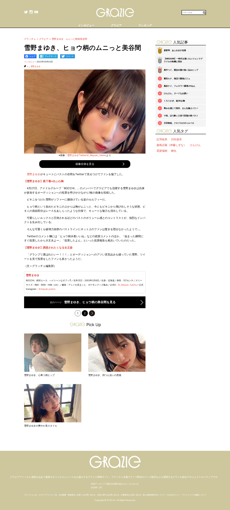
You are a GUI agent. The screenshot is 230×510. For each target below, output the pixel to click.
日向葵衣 (176, 139)
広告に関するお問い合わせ (108, 495)
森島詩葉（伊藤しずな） (171, 145)
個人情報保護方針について (154, 495)
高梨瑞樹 (162, 150)
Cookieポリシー (173, 495)
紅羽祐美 (162, 139)
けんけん (195, 145)
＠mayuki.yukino (46, 289)
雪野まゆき (35, 66)
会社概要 (62, 495)
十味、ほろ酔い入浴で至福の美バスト (181, 115)
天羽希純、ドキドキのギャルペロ (179, 123)
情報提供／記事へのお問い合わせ (81, 495)
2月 (100, 487)
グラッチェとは (30, 495)
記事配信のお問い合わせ (131, 495)
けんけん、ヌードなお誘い (176, 93)
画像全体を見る (84, 164)
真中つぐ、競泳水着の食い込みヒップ (181, 70)
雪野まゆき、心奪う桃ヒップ (39, 375)
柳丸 (173, 150)
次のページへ (92, 313)
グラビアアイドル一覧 (48, 495)
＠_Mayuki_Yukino (127, 284)
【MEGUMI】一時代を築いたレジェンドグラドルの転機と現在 (183, 60)
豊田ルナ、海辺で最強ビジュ (177, 78)
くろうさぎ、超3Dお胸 (174, 100)
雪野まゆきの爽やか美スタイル (40, 425)
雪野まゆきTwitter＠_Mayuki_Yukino (86, 155)
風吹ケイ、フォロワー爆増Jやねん (179, 86)
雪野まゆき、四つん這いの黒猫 (104, 375)
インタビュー (30, 61)
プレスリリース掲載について (194, 495)
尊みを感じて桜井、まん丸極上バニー (181, 108)
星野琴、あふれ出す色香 (175, 50)
